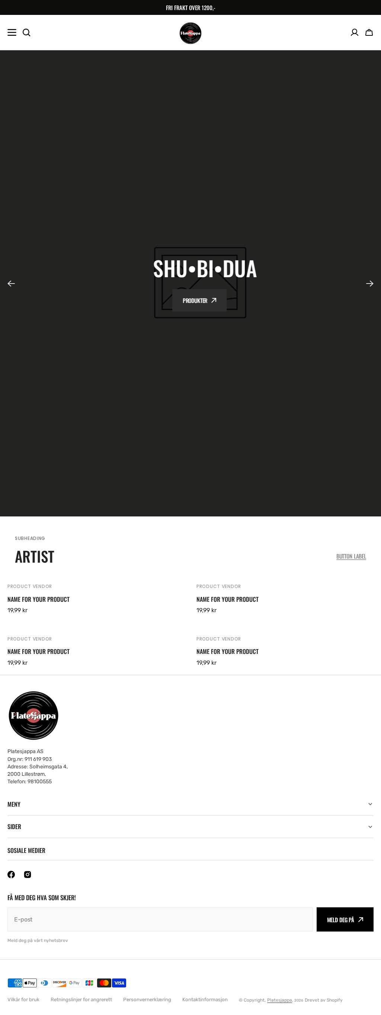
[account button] (354, 32)
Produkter (186, 300)
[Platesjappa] (190, 32)
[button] (369, 32)
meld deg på (340, 920)
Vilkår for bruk (23, 999)
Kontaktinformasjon (205, 999)
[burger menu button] (11, 32)
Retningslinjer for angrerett (81, 999)
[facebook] (11, 874)
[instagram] (27, 874)
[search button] (26, 32)
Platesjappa (279, 1000)
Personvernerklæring (147, 999)
